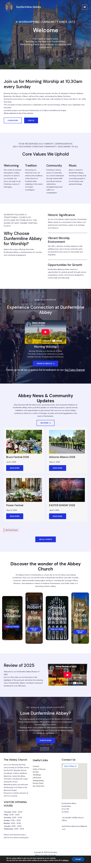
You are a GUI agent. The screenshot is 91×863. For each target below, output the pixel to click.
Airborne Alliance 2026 (62, 457)
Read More (14, 468)
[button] (13, 120)
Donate (36, 772)
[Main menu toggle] (84, 7)
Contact (36, 766)
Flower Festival (14, 505)
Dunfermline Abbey (28, 7)
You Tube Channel (74, 370)
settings (65, 860)
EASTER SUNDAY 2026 (62, 505)
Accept (78, 859)
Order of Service (39, 769)
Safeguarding (38, 780)
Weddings (37, 775)
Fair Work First (38, 786)
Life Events (37, 778)
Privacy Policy (38, 783)
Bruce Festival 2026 (17, 457)
